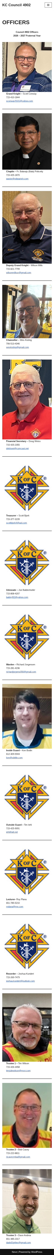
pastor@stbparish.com (17, 178)
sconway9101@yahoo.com (19, 101)
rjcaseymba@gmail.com (18, 1157)
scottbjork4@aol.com (16, 523)
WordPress (36, 1252)
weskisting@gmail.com (17, 347)
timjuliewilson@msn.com (18, 1070)
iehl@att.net (12, 832)
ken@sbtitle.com (14, 757)
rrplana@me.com (14, 906)
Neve (14, 1252)
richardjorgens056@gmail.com (21, 671)
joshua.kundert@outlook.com (20, 981)
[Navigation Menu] (48, 5)
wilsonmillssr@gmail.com (18, 272)
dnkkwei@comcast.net (17, 448)
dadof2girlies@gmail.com (18, 1242)
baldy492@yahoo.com (17, 597)
